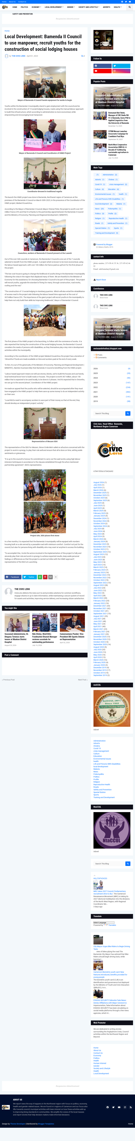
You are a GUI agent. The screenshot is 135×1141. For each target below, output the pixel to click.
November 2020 (100, 639)
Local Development (101, 1073)
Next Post (82, 680)
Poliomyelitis (114, 209)
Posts (99, 355)
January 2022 (99, 603)
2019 (111, 401)
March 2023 (98, 567)
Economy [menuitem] (36, 7)
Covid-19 (100, 184)
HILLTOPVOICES (100, 878)
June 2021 (97, 621)
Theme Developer (17, 1124)
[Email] (50, 577)
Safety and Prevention (117, 223)
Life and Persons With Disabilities (109, 199)
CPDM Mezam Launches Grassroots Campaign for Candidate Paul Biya (118, 134)
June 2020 (97, 652)
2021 (111, 392)
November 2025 (100, 495)
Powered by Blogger (104, 244)
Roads (99, 223)
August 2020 (98, 647)
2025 (111, 373)
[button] (129, 7)
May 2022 (97, 593)
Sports (118, 228)
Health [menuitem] (117, 7)
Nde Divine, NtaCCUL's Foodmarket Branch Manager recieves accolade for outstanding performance (44, 638)
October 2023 (99, 549)
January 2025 (99, 516)
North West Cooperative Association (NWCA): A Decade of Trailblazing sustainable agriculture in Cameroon (118, 150)
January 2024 (99, 541)
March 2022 (98, 598)
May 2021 (97, 624)
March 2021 (98, 629)
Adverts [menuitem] (106, 7)
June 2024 (97, 531)
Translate (112, 925)
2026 (111, 369)
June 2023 (97, 560)
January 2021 (99, 634)
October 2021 (99, 611)
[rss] (131, 1107)
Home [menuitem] (15, 7)
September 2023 (100, 552)
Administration (110, 175)
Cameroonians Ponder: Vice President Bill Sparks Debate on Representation (72, 637)
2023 (111, 383)
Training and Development (106, 233)
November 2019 (100, 670)
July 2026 (97, 485)
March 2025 (98, 511)
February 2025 (99, 513)
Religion (100, 218)
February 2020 (99, 662)
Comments (102, 357)
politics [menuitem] (24, 7)
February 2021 (99, 632)
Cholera (113, 180)
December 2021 (99, 606)
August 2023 (98, 554)
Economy (97, 1055)
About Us (12, 2)
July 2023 (97, 557)
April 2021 (97, 626)
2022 (111, 387)
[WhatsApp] (40, 577)
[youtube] (130, 2)
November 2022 (100, 578)
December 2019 (99, 667)
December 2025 (99, 493)
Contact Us (22, 2)
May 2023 (97, 562)
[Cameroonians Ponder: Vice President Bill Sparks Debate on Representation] (72, 622)
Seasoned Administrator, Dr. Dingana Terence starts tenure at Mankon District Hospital (17, 638)
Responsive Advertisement (67, 19)
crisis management (118, 184)
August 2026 (98, 482)
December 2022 (99, 575)
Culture (99, 189)
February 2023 (99, 570)
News (99, 209)
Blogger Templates (46, 1124)
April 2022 (97, 596)
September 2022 (100, 583)
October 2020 (99, 642)
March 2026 (98, 490)
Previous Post (9, 680)
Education (113, 189)
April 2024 (97, 536)
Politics (99, 214)
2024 (111, 378)
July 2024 (97, 529)
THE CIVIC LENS (22, 589)
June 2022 (97, 590)
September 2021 (100, 614)
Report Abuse (101, 280)
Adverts (99, 180)
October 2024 (99, 523)
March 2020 (98, 660)
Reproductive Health (118, 218)
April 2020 (97, 657)
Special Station (102, 228)
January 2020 (99, 665)
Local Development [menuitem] (53, 7)
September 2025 (100, 500)
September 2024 (100, 526)
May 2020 (97, 655)
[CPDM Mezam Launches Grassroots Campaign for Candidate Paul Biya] (100, 134)
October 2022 (99, 580)
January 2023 (99, 572)
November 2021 (100, 608)
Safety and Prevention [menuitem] (23, 14)
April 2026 (97, 487)
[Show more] (56, 577)
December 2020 (99, 637)
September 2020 (100, 644)
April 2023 (97, 565)
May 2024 (97, 534)
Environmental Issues (105, 194)
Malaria (120, 204)
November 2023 (100, 547)
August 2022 (98, 585)
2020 (111, 397)
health (123, 194)
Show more (104, 298)
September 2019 (100, 675)
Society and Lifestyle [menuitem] (88, 7)
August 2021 (98, 616)
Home (4, 2)
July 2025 (97, 503)
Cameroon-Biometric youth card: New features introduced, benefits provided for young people (110, 974)
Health (96, 1061)
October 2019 (99, 673)
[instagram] (121, 71)
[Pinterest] (45, 577)
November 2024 (100, 521)
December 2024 (99, 518)
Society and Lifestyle (101, 1068)
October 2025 (99, 498)
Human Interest (99, 1063)
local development (103, 204)
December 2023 (99, 544)
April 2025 (97, 508)
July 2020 (97, 649)
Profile (112, 214)
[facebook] (122, 2)
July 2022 (97, 588)
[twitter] (126, 2)
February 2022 (99, 601)
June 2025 (97, 505)
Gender (96, 1066)
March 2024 (98, 539)
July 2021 (97, 619)
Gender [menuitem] (70, 7)
